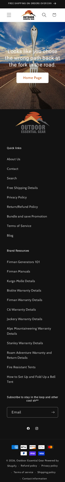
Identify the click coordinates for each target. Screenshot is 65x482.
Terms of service (23, 472)
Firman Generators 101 (23, 262)
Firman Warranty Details (24, 300)
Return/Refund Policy (22, 207)
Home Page (32, 78)
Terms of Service (19, 226)
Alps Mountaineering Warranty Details (29, 330)
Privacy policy (49, 465)
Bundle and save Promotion (27, 216)
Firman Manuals (18, 271)
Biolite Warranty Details (24, 290)
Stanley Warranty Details (25, 343)
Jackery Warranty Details (24, 319)
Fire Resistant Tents (21, 367)
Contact (12, 169)
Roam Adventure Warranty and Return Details (29, 355)
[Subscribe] (53, 412)
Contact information (34, 478)
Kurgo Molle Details (21, 281)
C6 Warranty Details (21, 309)
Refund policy (29, 465)
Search (12, 178)
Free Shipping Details (22, 188)
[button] (9, 15)
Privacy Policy (17, 197)
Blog (10, 235)
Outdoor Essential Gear (30, 460)
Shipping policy (46, 472)
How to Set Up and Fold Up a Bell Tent (31, 379)
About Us (13, 159)
